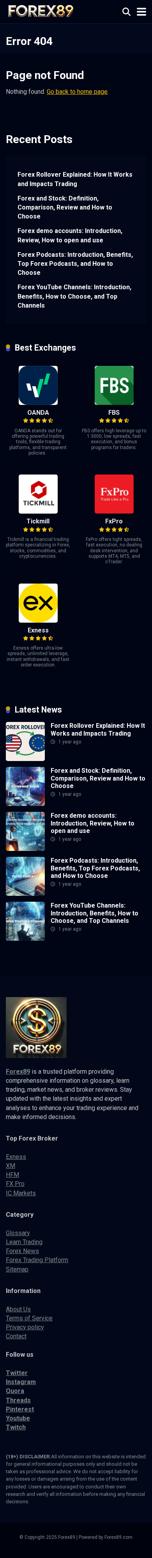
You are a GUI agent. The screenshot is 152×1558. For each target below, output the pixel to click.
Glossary (18, 1233)
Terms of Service (29, 1318)
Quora (15, 1391)
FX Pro (15, 1183)
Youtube (18, 1418)
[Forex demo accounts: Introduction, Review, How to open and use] (25, 848)
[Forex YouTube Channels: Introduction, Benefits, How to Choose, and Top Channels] (25, 938)
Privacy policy (25, 1327)
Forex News (22, 1251)
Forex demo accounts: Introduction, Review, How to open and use (70, 235)
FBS (114, 412)
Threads (18, 1400)
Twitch (16, 1427)
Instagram (21, 1382)
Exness (38, 630)
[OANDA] (38, 403)
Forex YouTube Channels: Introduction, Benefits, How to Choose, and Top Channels (74, 296)
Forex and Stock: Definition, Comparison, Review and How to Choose (65, 207)
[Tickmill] (38, 511)
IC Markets (21, 1193)
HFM (12, 1174)
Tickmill (38, 521)
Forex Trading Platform (37, 1260)
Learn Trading (24, 1242)
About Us (18, 1309)
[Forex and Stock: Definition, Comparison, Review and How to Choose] (25, 804)
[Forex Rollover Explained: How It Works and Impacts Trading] (25, 759)
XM (10, 1165)
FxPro (114, 521)
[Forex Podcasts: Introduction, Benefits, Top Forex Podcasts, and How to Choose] (25, 893)
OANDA (38, 412)
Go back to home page (77, 91)
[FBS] (114, 403)
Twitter (17, 1373)
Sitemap (17, 1269)
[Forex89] (39, 11)
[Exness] (38, 620)
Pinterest (20, 1409)
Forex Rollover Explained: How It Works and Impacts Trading (75, 179)
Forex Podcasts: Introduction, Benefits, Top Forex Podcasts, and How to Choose (75, 263)
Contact (16, 1336)
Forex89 (18, 1071)
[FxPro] (114, 511)
